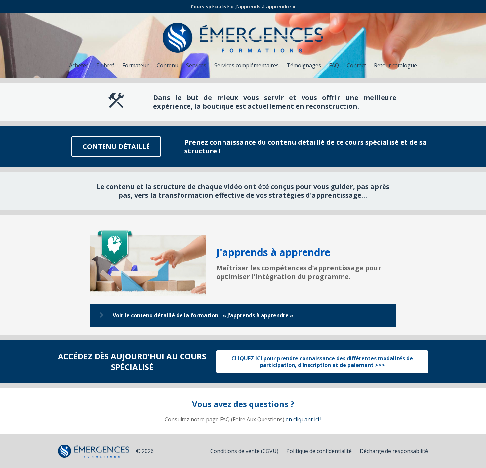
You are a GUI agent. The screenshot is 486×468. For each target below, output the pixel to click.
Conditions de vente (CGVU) (244, 451)
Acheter (78, 65)
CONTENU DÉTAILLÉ (116, 146)
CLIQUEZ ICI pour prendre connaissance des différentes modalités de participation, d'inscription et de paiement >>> (322, 362)
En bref (105, 65)
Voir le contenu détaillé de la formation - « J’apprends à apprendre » (203, 315)
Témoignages (304, 65)
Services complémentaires (246, 65)
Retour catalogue (395, 65)
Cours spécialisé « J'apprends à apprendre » (243, 6)
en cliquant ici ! (303, 419)
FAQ (334, 65)
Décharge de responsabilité (394, 451)
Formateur (135, 65)
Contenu (167, 65)
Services (196, 65)
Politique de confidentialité (319, 451)
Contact (356, 65)
